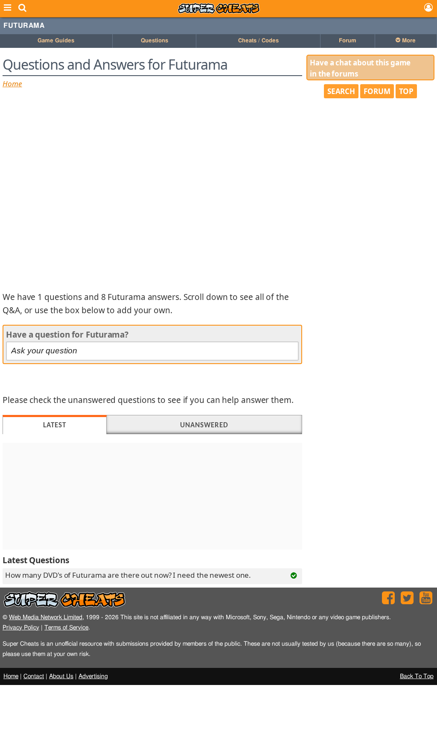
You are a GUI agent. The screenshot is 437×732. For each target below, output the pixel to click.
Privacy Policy (21, 627)
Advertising (93, 676)
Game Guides (56, 41)
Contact (33, 676)
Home (12, 83)
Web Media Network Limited (45, 617)
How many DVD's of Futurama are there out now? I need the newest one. (128, 575)
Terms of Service (66, 627)
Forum (347, 41)
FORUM (377, 91)
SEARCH (341, 91)
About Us (61, 676)
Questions (154, 41)
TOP (406, 91)
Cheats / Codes (258, 41)
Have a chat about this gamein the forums (360, 68)
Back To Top (417, 676)
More (408, 41)
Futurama (23, 25)
